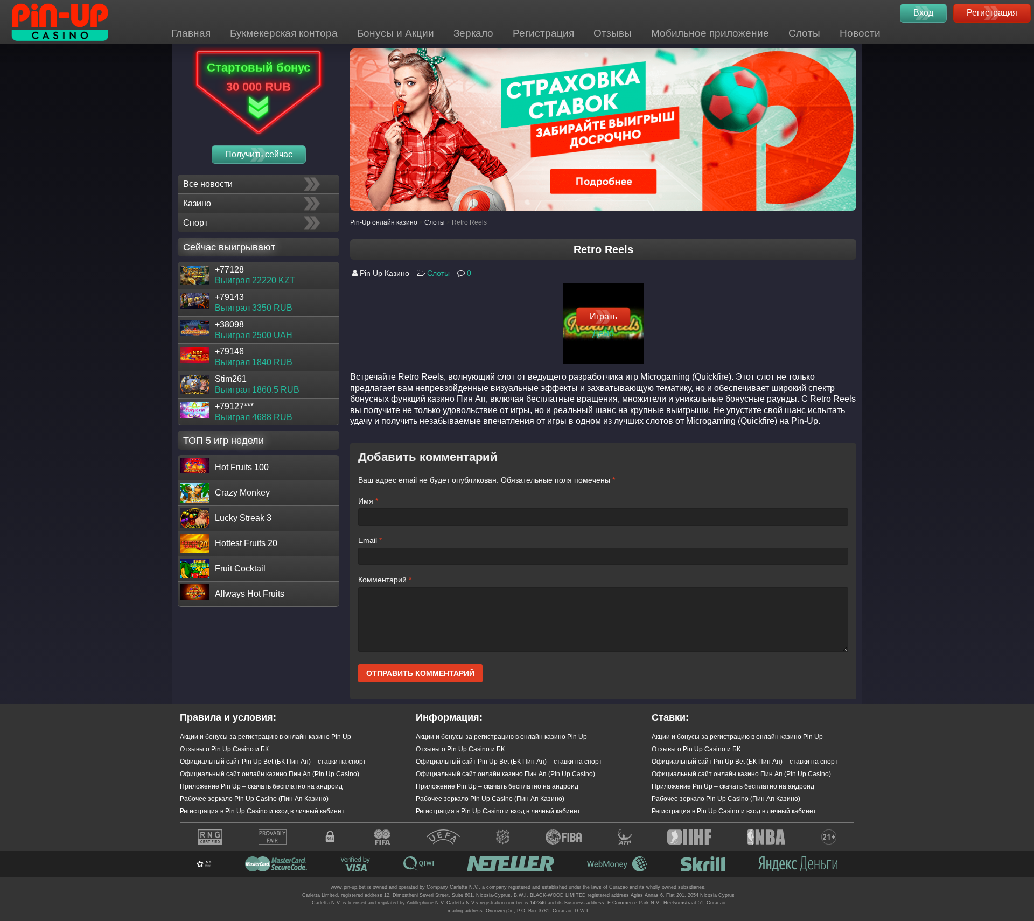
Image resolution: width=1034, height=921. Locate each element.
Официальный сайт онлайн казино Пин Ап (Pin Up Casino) (269, 774)
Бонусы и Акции (395, 33)
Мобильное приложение (710, 33)
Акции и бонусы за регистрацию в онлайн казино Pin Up (265, 737)
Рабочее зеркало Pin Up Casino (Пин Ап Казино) (254, 799)
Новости (860, 33)
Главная (191, 33)
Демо (603, 332)
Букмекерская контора (284, 33)
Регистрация (543, 33)
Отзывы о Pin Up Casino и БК (224, 749)
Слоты (804, 33)
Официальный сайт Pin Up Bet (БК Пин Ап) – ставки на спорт (273, 761)
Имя (368, 501)
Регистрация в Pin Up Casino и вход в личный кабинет (262, 811)
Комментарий (384, 579)
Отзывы (612, 33)
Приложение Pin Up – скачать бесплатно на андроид (261, 786)
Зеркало (473, 33)
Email (370, 540)
